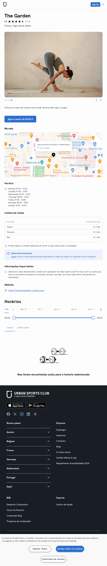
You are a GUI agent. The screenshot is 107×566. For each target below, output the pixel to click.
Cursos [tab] (10, 327)
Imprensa (60, 435)
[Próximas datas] (101, 309)
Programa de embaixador (19, 521)
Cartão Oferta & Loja (66, 457)
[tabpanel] (53, 355)
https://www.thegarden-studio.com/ (26, 290)
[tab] (5, 100)
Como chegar (45, 148)
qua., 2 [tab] (57, 309)
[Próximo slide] (101, 100)
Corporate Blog (14, 515)
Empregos (61, 429)
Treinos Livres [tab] (23, 327)
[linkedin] (28, 414)
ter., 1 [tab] (40, 309)
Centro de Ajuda (64, 504)
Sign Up (95, 4)
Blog (58, 446)
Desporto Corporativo (17, 504)
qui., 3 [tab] (73, 309)
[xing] (35, 414)
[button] (29, 432)
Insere (14, 256)
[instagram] (21, 414)
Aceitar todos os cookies (70, 549)
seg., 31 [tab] (23, 309)
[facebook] (8, 414)
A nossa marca (63, 452)
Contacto (60, 441)
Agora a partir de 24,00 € (20, 119)
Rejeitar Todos (40, 549)
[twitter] (15, 414)
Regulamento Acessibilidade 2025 (72, 463)
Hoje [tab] (7, 309)
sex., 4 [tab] (90, 309)
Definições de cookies (53, 559)
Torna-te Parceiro (15, 510)
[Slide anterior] (96, 100)
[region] (53, 550)
